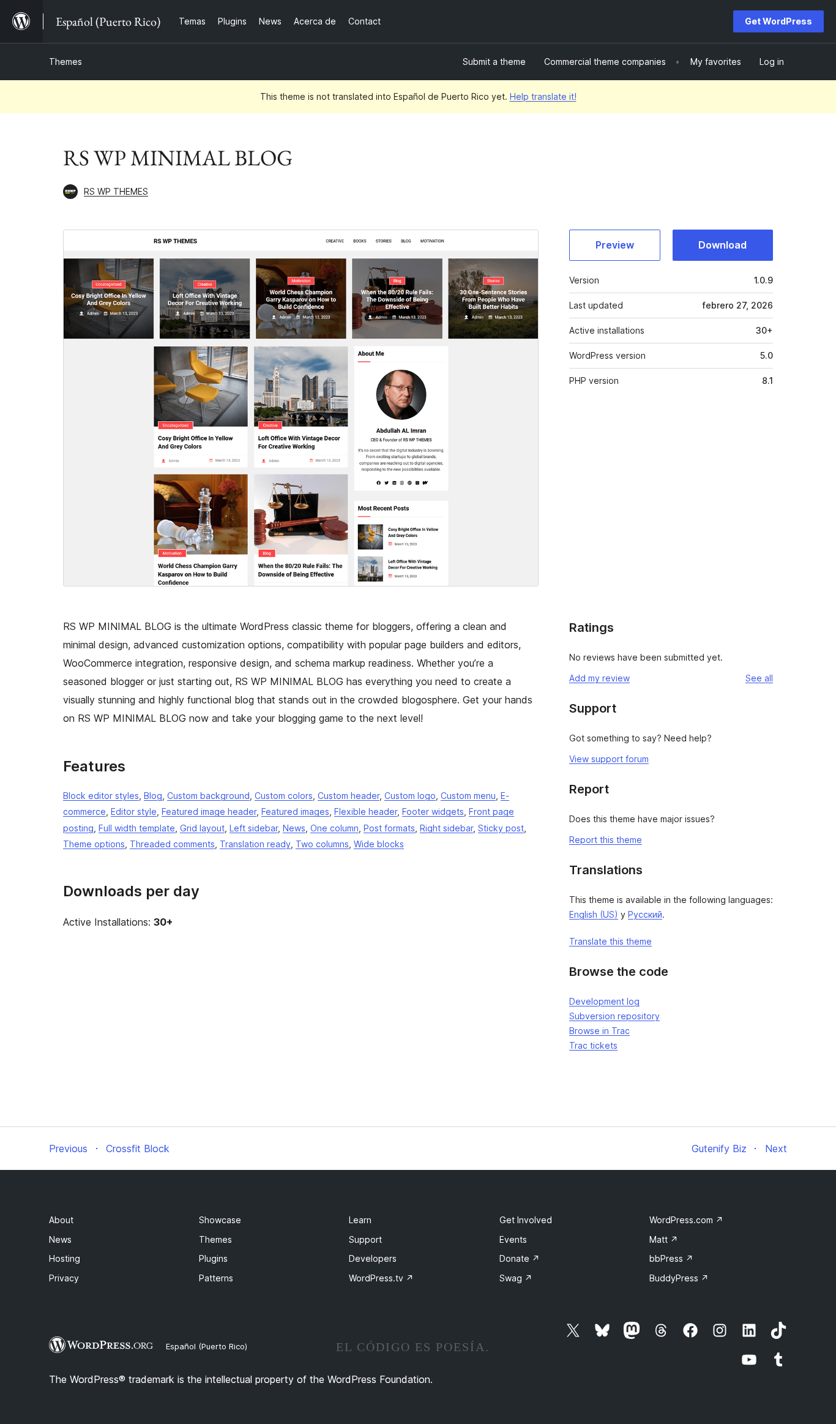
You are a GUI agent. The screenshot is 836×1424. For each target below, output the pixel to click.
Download (722, 245)
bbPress (671, 1258)
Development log (604, 1001)
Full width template (137, 828)
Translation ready (255, 844)
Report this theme (605, 839)
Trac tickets (593, 1045)
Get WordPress (778, 21)
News (294, 828)
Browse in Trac (599, 1030)
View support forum (609, 759)
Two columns (322, 844)
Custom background (208, 795)
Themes (65, 61)
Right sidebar (446, 828)
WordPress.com (686, 1220)
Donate (519, 1258)
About (61, 1220)
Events (513, 1239)
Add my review (599, 678)
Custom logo (410, 795)
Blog (153, 795)
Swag (515, 1278)
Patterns (216, 1278)
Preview (614, 245)
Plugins (213, 1258)
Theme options (94, 844)
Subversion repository (614, 1016)
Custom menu (468, 795)
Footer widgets (433, 811)
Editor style (134, 811)
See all (759, 678)
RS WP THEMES (116, 191)
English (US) (593, 914)
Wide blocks (379, 844)
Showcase (220, 1220)
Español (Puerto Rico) (206, 1346)
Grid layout (202, 828)
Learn (360, 1220)
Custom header (348, 795)
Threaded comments (172, 844)
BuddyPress (679, 1278)
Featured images (295, 811)
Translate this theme (610, 941)
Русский (645, 914)
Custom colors (284, 795)
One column (334, 828)
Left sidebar (254, 828)
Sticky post (501, 828)
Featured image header (209, 811)
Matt (663, 1239)
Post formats (389, 828)
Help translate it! (543, 96)
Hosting (64, 1258)
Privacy (64, 1278)
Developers (373, 1258)
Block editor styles (101, 795)
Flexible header (365, 811)
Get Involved (525, 1220)
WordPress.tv (381, 1278)
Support (365, 1239)
